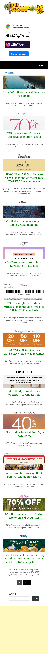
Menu (41, 65)
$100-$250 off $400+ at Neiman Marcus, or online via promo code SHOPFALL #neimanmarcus (24, 178)
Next (27, 582)
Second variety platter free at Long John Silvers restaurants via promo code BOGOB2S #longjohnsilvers (24, 559)
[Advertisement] (24, 630)
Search (12, 594)
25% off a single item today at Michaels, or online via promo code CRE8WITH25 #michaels (24, 307)
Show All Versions (18, 54)
